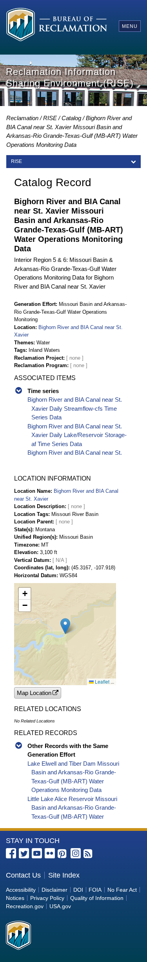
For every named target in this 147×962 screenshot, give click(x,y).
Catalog (71, 118)
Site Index (64, 875)
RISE (50, 118)
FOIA (95, 890)
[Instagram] (76, 853)
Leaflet (101, 681)
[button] (65, 626)
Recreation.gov (25, 906)
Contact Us (23, 875)
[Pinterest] (63, 854)
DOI (78, 890)
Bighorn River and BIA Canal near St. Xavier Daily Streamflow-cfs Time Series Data (74, 408)
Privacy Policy (47, 898)
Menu (130, 26)
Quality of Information (96, 898)
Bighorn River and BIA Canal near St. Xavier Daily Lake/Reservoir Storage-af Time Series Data (77, 435)
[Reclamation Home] (56, 26)
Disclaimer (54, 890)
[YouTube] (37, 853)
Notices (15, 898)
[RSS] (88, 854)
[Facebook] (11, 853)
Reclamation (22, 118)
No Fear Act (122, 890)
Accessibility (21, 890)
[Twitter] (24, 853)
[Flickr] (50, 853)
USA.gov (60, 906)
